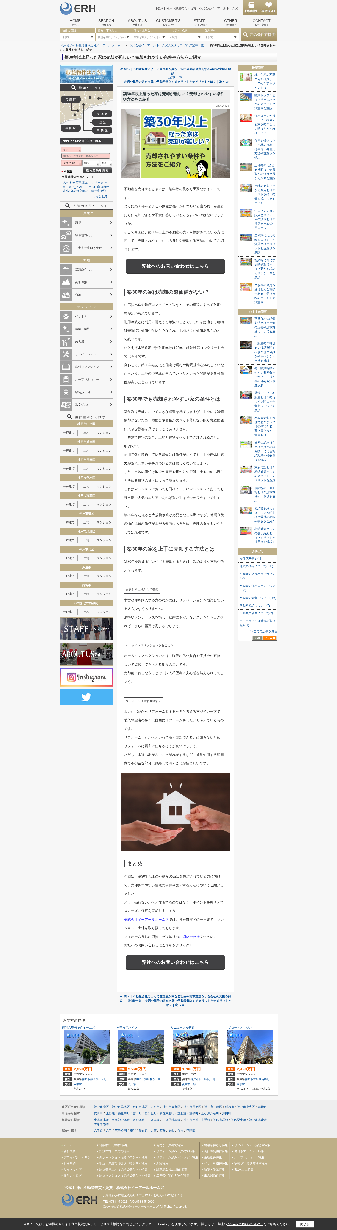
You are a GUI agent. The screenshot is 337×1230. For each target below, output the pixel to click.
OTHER (230, 22)
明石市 (229, 1107)
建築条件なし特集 (216, 1145)
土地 (86, 432)
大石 (154, 1130)
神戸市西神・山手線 (196, 1120)
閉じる (304, 1224)
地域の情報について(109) (256, 566)
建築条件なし (84, 269)
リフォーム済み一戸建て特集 (175, 1151)
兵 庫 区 (70, 99)
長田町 (211, 1079)
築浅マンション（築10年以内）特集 (123, 1157)
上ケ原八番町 (210, 1113)
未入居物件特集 (214, 1175)
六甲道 (98, 1130)
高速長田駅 (189, 1084)
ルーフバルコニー (87, 379)
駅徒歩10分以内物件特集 (250, 1163)
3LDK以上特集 (244, 1169)
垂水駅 (241, 1084)
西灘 (163, 1130)
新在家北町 (167, 1113)
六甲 (66, 182)
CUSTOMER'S (168, 22)
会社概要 (70, 1151)
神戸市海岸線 (258, 1120)
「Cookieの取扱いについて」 (245, 1224)
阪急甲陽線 (101, 1124)
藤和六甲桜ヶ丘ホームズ (78, 1027)
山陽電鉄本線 (171, 1120)
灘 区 (102, 122)
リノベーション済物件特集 (252, 1145)
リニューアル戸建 (183, 1027)
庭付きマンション (87, 367)
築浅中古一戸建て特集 (114, 1151)
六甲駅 (78, 1084)
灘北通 (181, 1113)
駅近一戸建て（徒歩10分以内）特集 (123, 1163)
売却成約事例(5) (250, 558)
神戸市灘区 (89, 1079)
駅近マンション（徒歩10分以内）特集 (124, 1175)
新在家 (143, 1130)
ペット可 (81, 316)
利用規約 (70, 1163)
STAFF (200, 22)
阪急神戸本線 (121, 1120)
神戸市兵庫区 (213, 1107)
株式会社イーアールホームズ (146, 919)
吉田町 (137, 1113)
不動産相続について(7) (255, 605)
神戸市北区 (140, 1107)
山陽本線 (154, 1120)
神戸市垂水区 (253, 1079)
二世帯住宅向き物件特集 (172, 1175)
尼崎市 (262, 1107)
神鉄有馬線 (220, 1120)
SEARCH (106, 22)
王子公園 (121, 1130)
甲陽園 (190, 1130)
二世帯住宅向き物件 (88, 248)
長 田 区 (70, 128)
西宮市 (155, 1107)
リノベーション (85, 354)
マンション (104, 432)
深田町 (226, 1113)
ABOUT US (137, 22)
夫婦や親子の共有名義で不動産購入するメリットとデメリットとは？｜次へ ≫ (176, 81)
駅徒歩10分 (82, 392)
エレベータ (95, 182)
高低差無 (81, 282)
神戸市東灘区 (79, 182)
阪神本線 (139, 1120)
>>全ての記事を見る (263, 631)
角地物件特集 (213, 1157)
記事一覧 (175, 77)
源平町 (193, 1113)
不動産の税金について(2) (256, 613)
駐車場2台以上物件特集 (172, 1169)
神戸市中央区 (246, 1107)
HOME (75, 22)
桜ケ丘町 (101, 1079)
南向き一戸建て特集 (169, 1145)
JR (94, 187)
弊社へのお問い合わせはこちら (175, 265)
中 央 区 (102, 130)
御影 (171, 1130)
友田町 (98, 1113)
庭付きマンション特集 (249, 1151)
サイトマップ (73, 1169)
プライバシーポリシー (79, 1157)
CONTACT (262, 22)
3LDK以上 (81, 404)
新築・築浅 (82, 329)
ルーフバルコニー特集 (249, 1157)
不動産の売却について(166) (258, 598)
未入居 (79, 341)
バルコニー (84, 187)
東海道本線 (101, 1120)
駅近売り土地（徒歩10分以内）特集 (123, 1169)
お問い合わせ (189, 937)
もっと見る (100, 196)
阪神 (104, 191)
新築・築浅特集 (214, 1169)
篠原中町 (124, 1113)
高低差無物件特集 (216, 1151)
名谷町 (265, 1079)
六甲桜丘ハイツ (126, 1027)
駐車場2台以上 (85, 235)
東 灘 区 (102, 114)
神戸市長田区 (199, 1079)
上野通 (110, 1113)
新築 (78, 222)
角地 (78, 294)
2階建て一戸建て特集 (113, 1145)
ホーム (68, 1145)
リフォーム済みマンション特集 (177, 1157)
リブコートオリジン (238, 1027)
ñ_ (74, 187)
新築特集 (162, 1163)
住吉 (180, 1130)
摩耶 (133, 1130)
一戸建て (69, 432)
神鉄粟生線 (238, 1120)
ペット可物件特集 (216, 1163)
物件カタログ (73, 1175)
